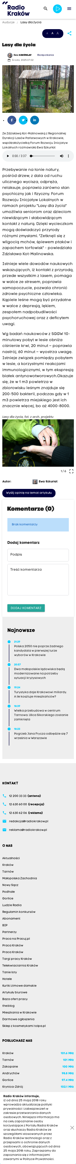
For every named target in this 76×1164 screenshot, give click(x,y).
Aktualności (11, 858)
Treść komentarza (26, 570)
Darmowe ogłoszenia (18, 1019)
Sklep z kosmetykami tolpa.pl (24, 1026)
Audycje (8, 22)
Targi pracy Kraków (17, 959)
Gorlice (7, 898)
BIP (4, 925)
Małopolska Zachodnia (19, 878)
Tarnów (8, 871)
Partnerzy (9, 932)
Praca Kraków (12, 945)
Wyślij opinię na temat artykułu (29, 493)
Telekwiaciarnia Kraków (20, 965)
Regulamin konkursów (18, 912)
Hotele (7, 979)
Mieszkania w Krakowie (19, 1012)
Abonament (11, 918)
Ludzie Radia (12, 905)
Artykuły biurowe (14, 992)
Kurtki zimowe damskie (19, 985)
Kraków (8, 865)
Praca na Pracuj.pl (16, 939)
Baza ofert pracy (15, 999)
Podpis (16, 554)
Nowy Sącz (10, 885)
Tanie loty (9, 972)
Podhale (8, 892)
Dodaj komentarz (26, 608)
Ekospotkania (45, 55)
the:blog (8, 1006)
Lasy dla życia (30, 22)
